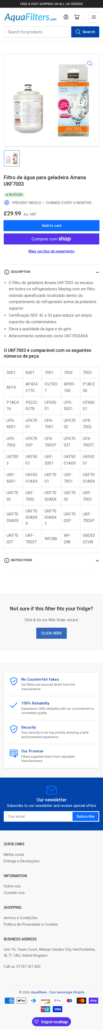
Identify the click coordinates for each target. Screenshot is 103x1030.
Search (88, 32)
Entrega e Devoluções (22, 861)
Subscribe (85, 816)
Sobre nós (12, 886)
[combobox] (51, 31)
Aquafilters (39, 992)
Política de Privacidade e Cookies (31, 924)
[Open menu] (93, 17)
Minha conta (14, 854)
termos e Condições (21, 918)
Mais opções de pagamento (51, 251)
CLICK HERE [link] (51, 633)
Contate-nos (14, 892)
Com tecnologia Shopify (66, 992)
